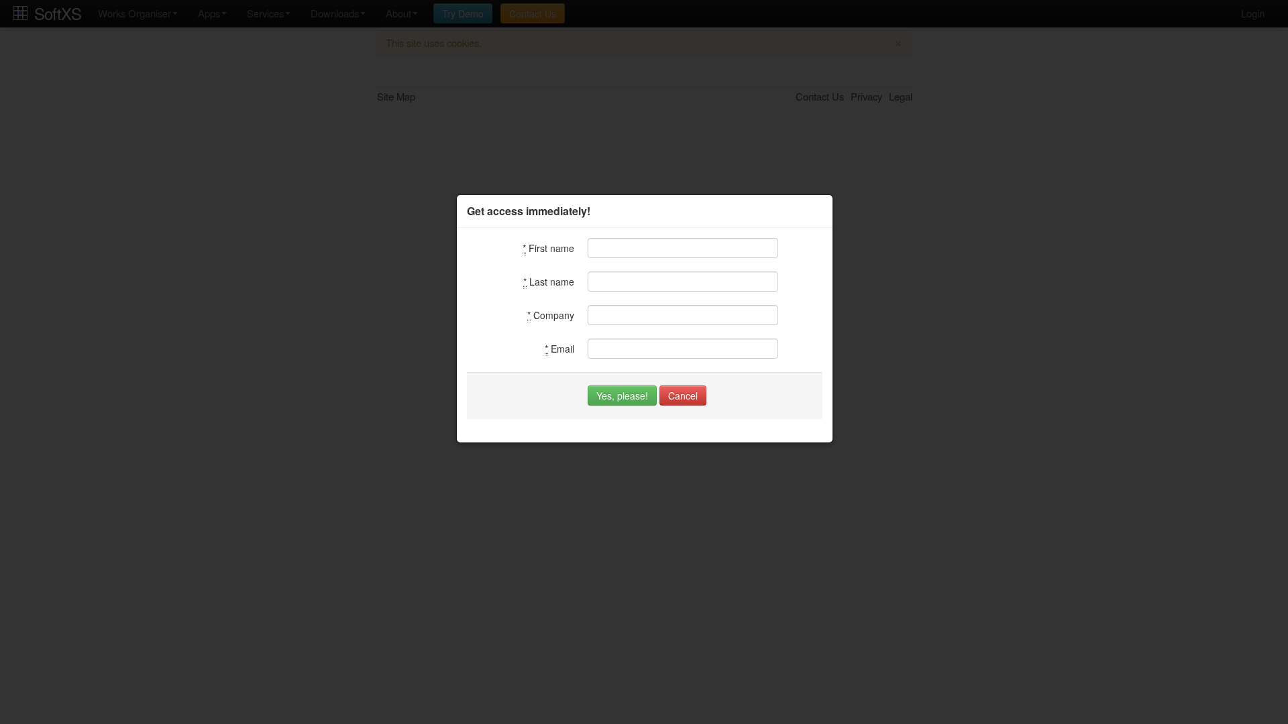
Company (550, 315)
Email (559, 348)
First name (548, 248)
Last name (548, 281)
